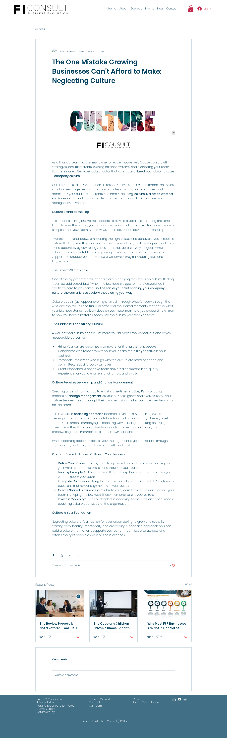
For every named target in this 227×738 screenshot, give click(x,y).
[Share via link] (78, 555)
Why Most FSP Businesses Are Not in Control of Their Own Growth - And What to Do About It (166, 625)
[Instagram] (185, 699)
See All (188, 584)
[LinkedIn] (174, 699)
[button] (150, 8)
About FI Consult (99, 699)
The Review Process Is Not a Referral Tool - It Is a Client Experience (58, 625)
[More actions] (173, 52)
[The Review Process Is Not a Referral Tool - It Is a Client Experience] (60, 603)
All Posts (40, 28)
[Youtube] (179, 699)
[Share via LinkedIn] (69, 555)
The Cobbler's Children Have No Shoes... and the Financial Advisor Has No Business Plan (113, 625)
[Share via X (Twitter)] (61, 555)
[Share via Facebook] (53, 555)
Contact (94, 702)
